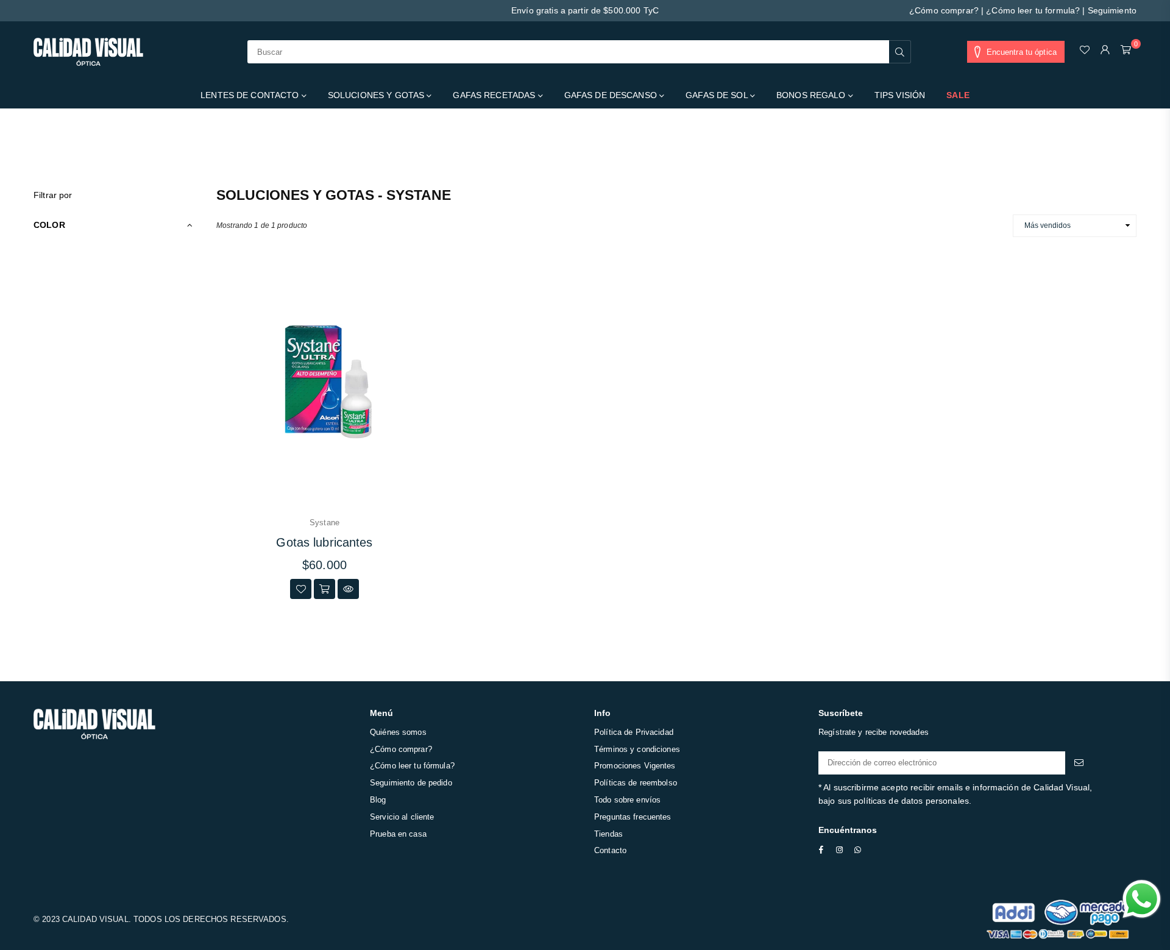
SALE (958, 95)
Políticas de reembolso (635, 782)
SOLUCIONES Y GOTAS (377, 95)
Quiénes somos (398, 732)
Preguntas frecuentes (633, 816)
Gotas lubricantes (324, 542)
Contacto (610, 850)
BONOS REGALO (812, 95)
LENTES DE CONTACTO (250, 95)
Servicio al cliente (402, 816)
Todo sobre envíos (627, 799)
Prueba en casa (398, 833)
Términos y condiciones (637, 749)
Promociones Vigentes (635, 765)
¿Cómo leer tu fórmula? (412, 765)
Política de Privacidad (633, 732)
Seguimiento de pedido (411, 782)
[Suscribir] (1079, 763)
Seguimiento (1112, 10)
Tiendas (608, 833)
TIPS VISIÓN (899, 95)
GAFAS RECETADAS (495, 95)
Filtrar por (53, 195)
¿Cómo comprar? (944, 10)
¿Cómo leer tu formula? (1033, 10)
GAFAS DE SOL (718, 95)
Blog (378, 799)
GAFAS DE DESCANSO (611, 95)
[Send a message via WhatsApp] (1141, 899)
